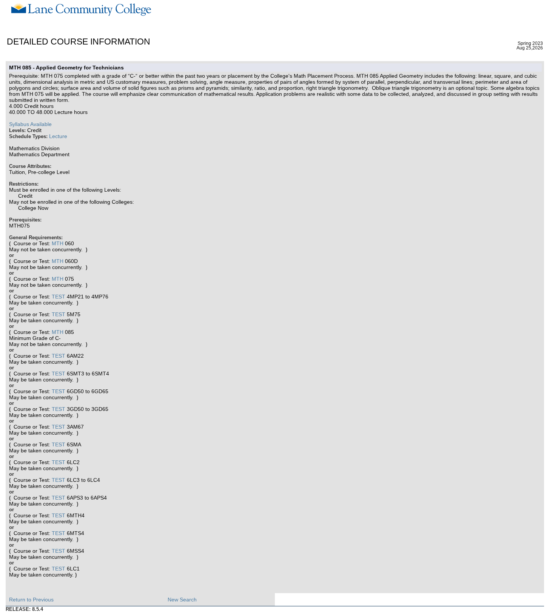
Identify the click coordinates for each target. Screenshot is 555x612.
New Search (182, 600)
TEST (58, 297)
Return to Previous (31, 600)
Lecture (58, 136)
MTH (57, 243)
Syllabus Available (30, 124)
